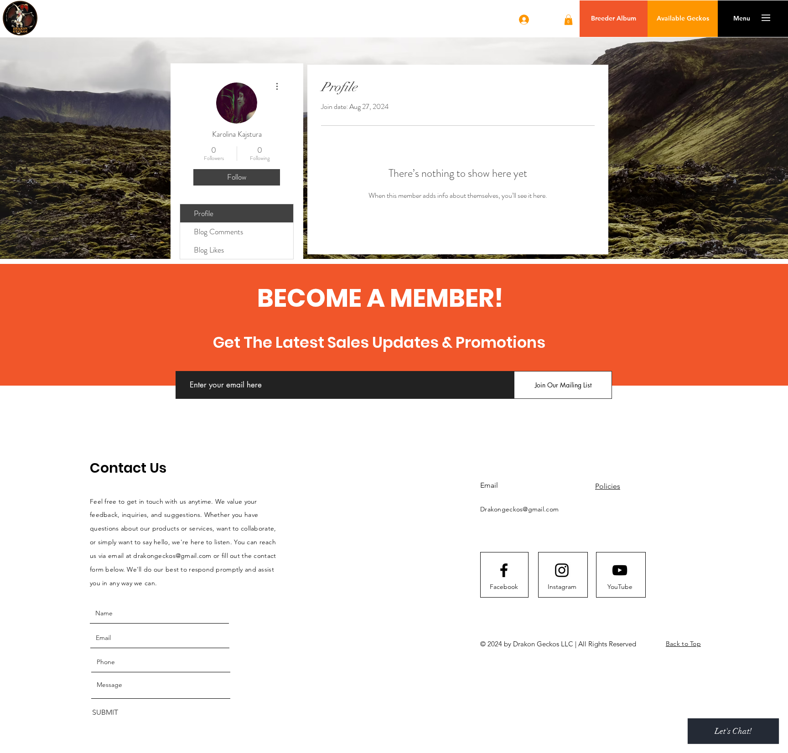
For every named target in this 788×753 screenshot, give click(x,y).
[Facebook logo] (504, 570)
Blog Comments (218, 231)
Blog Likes (209, 249)
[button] (568, 20)
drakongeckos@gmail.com (172, 556)
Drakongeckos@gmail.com (519, 509)
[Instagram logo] (562, 570)
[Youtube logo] (620, 570)
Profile (203, 213)
